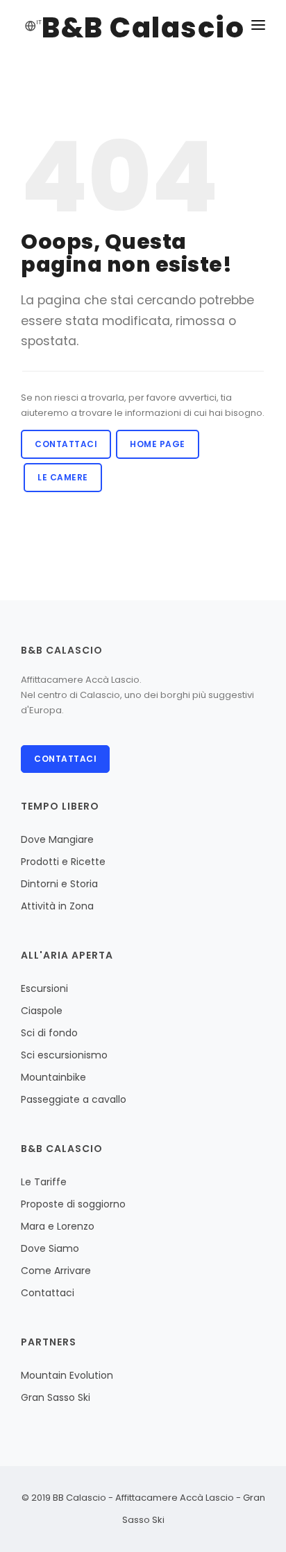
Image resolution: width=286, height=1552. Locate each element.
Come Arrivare (56, 1271)
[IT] (30, 27)
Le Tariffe (44, 1182)
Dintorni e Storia (59, 884)
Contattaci (66, 444)
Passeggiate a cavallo (73, 1099)
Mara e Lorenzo (57, 1226)
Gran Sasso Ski (55, 1397)
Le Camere (62, 477)
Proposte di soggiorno (73, 1204)
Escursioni (44, 988)
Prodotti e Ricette (63, 862)
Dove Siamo (50, 1248)
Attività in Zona (57, 906)
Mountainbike (53, 1077)
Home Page (157, 444)
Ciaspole (41, 1011)
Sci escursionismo (64, 1055)
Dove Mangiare (57, 839)
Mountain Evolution (67, 1375)
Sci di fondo (49, 1033)
